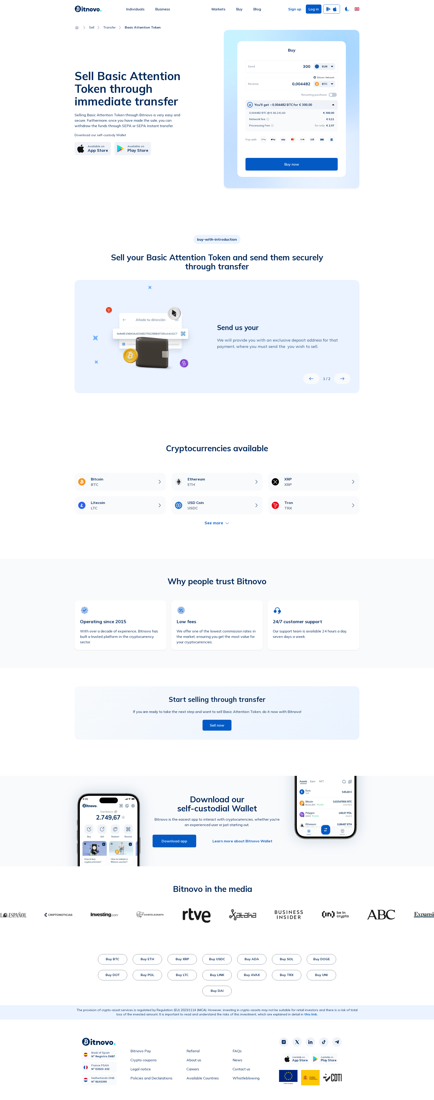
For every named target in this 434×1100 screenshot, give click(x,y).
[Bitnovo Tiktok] (323, 1042)
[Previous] (311, 378)
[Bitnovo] (88, 9)
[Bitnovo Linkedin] (310, 1042)
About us (193, 1060)
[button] (356, 9)
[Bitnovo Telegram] (337, 1042)
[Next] (342, 378)
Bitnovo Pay (140, 1051)
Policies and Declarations (151, 1078)
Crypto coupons (143, 1060)
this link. (311, 1014)
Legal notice (140, 1069)
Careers (192, 1069)
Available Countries (202, 1078)
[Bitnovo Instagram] (283, 1042)
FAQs (237, 1051)
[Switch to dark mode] (347, 9)
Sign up (294, 9)
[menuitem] (135, 9)
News (237, 1060)
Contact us (241, 1069)
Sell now (217, 725)
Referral (193, 1051)
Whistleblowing (246, 1078)
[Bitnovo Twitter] (297, 1042)
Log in (314, 9)
